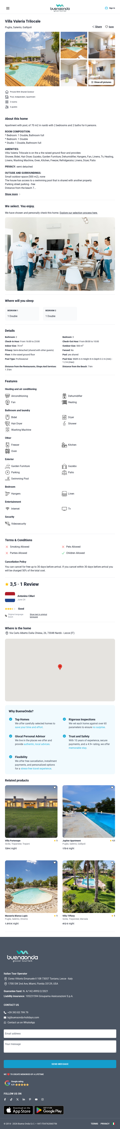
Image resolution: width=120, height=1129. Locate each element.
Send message (60, 1064)
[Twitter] (17, 1099)
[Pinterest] (30, 1099)
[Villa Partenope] (31, 811)
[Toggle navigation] (8, 8)
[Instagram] (42, 1099)
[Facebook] (5, 1099)
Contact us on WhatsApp (21, 1022)
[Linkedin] (23, 1099)
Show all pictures (102, 82)
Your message (13, 1044)
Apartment (30, 97)
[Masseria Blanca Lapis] (31, 886)
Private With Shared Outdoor (22, 92)
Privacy (105, 1123)
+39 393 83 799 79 (18, 1012)
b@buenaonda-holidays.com (23, 1017)
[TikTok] (11, 1099)
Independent (20, 97)
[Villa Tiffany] (88, 886)
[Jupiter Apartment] (88, 811)
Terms (94, 1123)
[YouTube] (36, 1099)
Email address (13, 1033)
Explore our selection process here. (79, 212)
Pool (12, 97)
